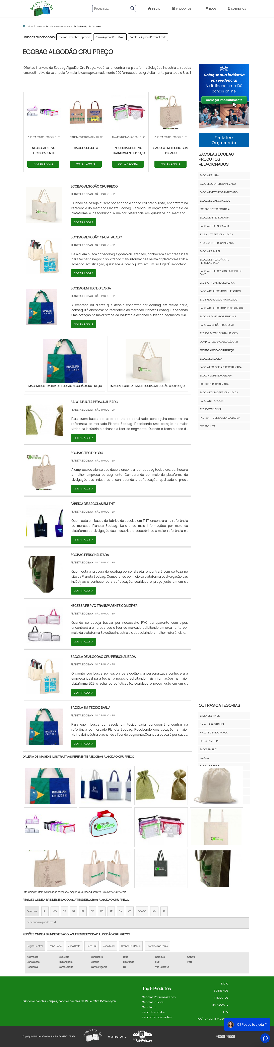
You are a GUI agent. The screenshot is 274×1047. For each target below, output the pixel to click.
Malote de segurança (214, 732)
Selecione (32, 911)
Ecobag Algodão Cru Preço (217, 350)
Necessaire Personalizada (217, 243)
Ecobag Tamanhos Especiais (217, 282)
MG (55, 911)
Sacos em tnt (208, 749)
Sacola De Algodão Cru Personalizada (214, 261)
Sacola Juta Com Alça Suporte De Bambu (221, 272)
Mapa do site (220, 1004)
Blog (212, 8)
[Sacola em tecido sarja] (44, 742)
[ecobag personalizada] (44, 590)
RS (101, 911)
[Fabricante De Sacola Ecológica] (106, 827)
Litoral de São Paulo (157, 946)
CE (129, 911)
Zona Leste (109, 946)
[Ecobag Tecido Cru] (106, 868)
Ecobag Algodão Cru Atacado (218, 299)
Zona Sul (91, 946)
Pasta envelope (209, 741)
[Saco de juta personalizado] (44, 437)
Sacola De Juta (209, 175)
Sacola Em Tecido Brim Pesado (218, 192)
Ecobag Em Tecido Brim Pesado (219, 333)
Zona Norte (55, 946)
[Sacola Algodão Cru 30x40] (216, 827)
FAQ (225, 1011)
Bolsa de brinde (210, 715)
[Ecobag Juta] (50, 786)
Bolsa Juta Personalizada (216, 234)
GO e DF (142, 911)
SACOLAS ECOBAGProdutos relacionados (216, 159)
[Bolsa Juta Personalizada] (161, 827)
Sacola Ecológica (211, 358)
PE (111, 911)
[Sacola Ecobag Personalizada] (161, 786)
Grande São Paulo (130, 946)
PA (164, 911)
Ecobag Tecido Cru (211, 409)
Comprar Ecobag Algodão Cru (219, 342)
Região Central (35, 946)
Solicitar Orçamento (224, 140)
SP (73, 911)
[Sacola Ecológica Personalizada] (216, 868)
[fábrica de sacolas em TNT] (44, 539)
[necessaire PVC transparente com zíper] (44, 641)
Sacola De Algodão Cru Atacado (220, 291)
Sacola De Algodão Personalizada (148, 37)
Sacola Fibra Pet (210, 251)
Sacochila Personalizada (216, 375)
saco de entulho (153, 1012)
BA (120, 911)
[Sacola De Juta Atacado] (50, 827)
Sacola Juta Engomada (214, 226)
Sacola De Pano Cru (212, 401)
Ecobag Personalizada (214, 384)
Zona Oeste (74, 946)
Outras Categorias (219, 705)
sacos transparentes (157, 1017)
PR (82, 911)
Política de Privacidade (212, 1018)
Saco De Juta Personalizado (218, 184)
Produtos (183, 8)
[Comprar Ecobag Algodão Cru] (106, 786)
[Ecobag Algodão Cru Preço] (65, 361)
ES (64, 911)
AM (154, 911)
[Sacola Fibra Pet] (216, 786)
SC (92, 911)
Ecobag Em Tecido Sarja (215, 209)
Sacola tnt (149, 1007)
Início (156, 8)
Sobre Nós (238, 8)
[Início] (41, 8)
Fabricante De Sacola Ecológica (220, 417)
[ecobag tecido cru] (44, 488)
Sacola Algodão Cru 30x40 (109, 37)
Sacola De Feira (152, 1002)
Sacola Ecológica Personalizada (221, 367)
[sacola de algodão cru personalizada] (44, 692)
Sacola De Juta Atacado (215, 200)
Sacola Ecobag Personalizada (219, 392)
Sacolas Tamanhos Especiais (74, 37)
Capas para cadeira (212, 724)
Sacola (204, 758)
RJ (45, 911)
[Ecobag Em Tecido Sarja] (50, 868)
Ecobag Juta (207, 426)
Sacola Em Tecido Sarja (214, 217)
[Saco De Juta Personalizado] (161, 868)
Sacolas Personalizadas (159, 997)
